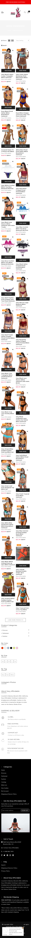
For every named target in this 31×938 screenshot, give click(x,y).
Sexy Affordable (6, 79)
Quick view (12, 50)
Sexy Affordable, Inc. (18, 926)
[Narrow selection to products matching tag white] (5, 648)
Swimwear (6, 633)
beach (5, 45)
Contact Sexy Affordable (11, 847)
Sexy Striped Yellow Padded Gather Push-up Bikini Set (7, 600)
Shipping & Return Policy (9, 794)
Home (9, 30)
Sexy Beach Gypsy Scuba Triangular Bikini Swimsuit (7, 76)
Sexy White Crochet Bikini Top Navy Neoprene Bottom (8, 187)
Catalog (3, 782)
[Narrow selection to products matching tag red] (2, 648)
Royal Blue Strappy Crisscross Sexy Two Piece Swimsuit (23, 114)
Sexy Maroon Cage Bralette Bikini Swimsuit (22, 304)
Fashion (5, 636)
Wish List (4, 785)
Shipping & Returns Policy (9, 868)
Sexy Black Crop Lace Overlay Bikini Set (7, 413)
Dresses (5, 630)
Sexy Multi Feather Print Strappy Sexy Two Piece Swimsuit (8, 299)
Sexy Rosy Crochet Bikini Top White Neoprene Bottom (7, 262)
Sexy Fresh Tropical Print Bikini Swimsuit (22, 495)
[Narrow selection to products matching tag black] (11, 648)
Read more (8, 70)
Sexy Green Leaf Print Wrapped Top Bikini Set (7, 487)
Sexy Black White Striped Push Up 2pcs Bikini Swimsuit (8, 563)
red (7, 674)
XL (15, 661)
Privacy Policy (5, 871)
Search (3, 865)
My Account (5, 791)
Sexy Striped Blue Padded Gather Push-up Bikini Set (7, 450)
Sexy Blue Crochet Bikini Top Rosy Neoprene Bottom (22, 228)
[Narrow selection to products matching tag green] (14, 648)
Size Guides (5, 788)
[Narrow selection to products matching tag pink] (17, 648)
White (12, 674)
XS (3, 661)
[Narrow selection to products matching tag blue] (8, 648)
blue (3, 674)
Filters (4, 40)
